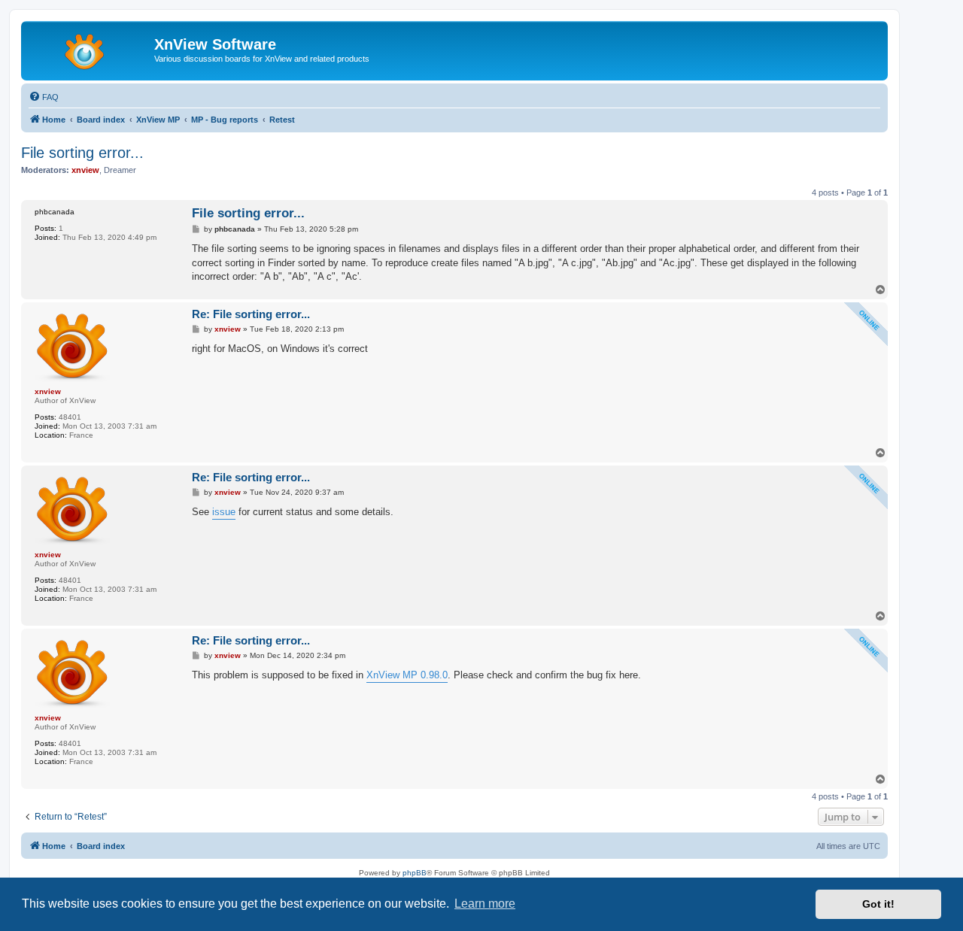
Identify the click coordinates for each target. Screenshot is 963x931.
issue (223, 511)
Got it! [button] (878, 904)
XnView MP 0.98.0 (407, 675)
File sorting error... (82, 152)
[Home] (89, 49)
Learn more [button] (484, 903)
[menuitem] (44, 97)
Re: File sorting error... (251, 314)
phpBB (415, 873)
